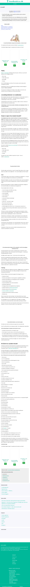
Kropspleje (3, 518)
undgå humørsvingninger (13, 287)
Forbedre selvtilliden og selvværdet (8, 290)
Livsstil (3, 520)
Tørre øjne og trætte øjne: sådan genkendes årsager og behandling (13, 500)
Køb (5, 64)
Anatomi (3, 521)
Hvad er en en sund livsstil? (13, 145)
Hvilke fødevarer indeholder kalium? (8, 508)
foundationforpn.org (6, 480)
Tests (2, 523)
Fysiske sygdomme (5, 515)
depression (15, 289)
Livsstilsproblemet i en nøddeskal (6, 26)
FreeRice (5, 428)
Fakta (2, 25)
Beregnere (3, 525)
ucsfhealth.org (5, 477)
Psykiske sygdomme (5, 516)
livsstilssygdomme (21, 45)
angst (11, 289)
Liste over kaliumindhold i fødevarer (8, 505)
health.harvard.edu (6, 475)
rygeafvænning (6, 156)
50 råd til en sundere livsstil (6, 29)
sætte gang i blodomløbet (13, 348)
